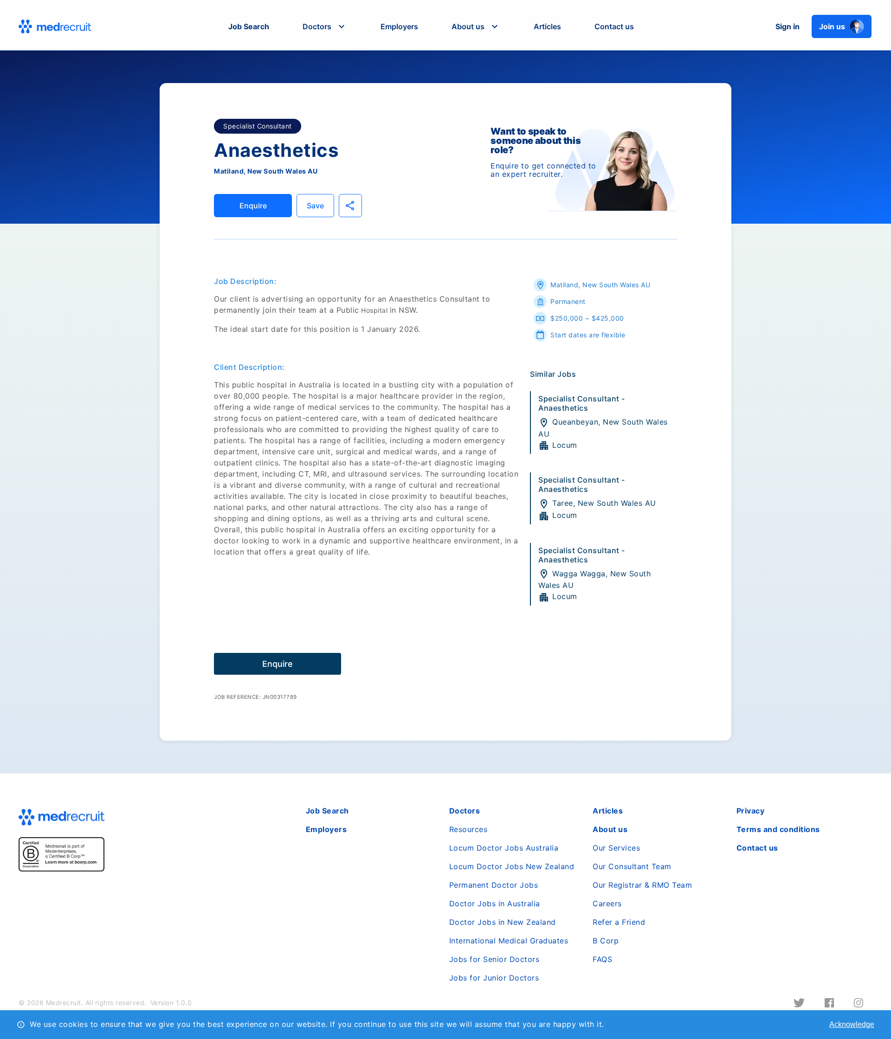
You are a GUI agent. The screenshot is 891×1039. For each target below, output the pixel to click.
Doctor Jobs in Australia (494, 903)
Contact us (614, 26)
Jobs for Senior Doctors (494, 959)
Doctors (464, 810)
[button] (324, 26)
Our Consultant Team (632, 866)
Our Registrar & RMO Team (642, 885)
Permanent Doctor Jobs (493, 885)
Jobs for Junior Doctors (494, 977)
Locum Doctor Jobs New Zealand (512, 866)
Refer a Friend (619, 922)
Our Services (616, 847)
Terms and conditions (778, 829)
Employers (399, 26)
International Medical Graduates (508, 940)
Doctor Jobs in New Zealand (502, 922)
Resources (468, 829)
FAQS (602, 959)
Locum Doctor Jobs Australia (504, 847)
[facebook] (829, 1002)
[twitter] (799, 1002)
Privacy (750, 810)
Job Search (248, 26)
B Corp (606, 940)
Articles (547, 26)
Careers (607, 903)
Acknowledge (851, 1024)
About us (610, 829)
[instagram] (858, 1002)
